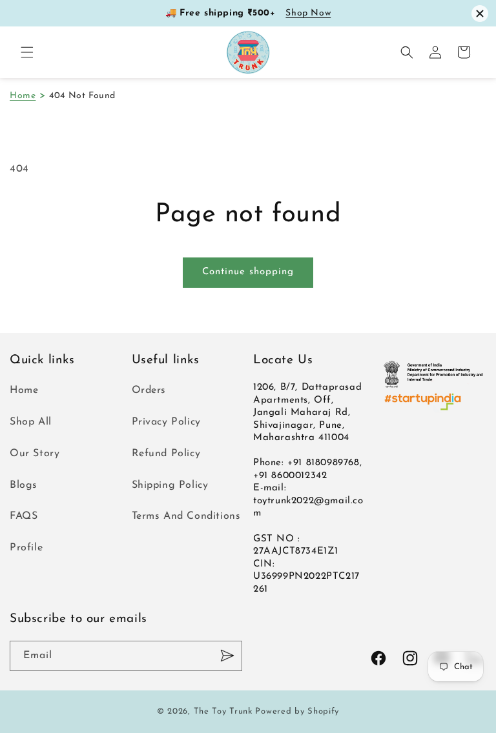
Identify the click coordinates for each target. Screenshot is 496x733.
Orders (149, 390)
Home (23, 96)
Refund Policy (166, 453)
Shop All (31, 422)
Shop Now (308, 13)
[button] (27, 52)
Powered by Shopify (297, 711)
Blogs (23, 485)
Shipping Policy (170, 485)
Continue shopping (248, 272)
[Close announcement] (479, 13)
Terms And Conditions (186, 516)
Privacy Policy (166, 422)
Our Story (34, 453)
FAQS (23, 516)
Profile (26, 548)
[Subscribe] (227, 656)
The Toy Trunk (223, 711)
